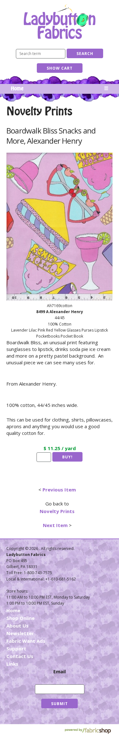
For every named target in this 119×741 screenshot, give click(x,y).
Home (17, 88)
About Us (17, 625)
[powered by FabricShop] (88, 731)
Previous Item (59, 489)
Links (12, 664)
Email (59, 671)
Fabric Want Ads (25, 641)
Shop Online (20, 618)
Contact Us (19, 656)
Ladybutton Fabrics (60, 21)
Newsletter (20, 633)
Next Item (55, 525)
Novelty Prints (57, 511)
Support (16, 648)
